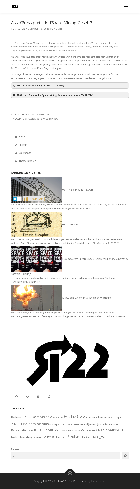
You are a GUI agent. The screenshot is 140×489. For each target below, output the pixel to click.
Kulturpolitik (45, 430)
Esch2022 (75, 416)
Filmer (21, 136)
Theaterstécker (26, 160)
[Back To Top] (70, 473)
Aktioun (22, 144)
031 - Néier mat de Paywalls (77, 189)
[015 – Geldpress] (36, 224)
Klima (115, 424)
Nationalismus (110, 430)
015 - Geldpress (71, 224)
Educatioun (58, 417)
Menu (126, 6)
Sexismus (76, 436)
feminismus (39, 423)
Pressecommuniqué (37, 114)
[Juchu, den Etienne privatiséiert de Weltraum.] (36, 297)
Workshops (24, 152)
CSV (29, 417)
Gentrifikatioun (68, 424)
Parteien (37, 437)
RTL (55, 437)
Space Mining (49, 118)
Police (46, 437)
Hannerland (81, 424)
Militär (77, 430)
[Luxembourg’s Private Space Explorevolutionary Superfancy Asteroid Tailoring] (36, 258)
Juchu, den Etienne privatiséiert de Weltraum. (86, 297)
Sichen (15, 448)
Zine (103, 437)
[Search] (125, 455)
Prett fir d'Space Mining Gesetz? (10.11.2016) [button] (40, 85)
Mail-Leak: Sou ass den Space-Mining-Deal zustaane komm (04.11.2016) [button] (55, 95)
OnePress (74, 481)
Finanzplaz (55, 424)
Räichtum (62, 437)
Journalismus (31, 118)
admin (58, 28)
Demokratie (42, 416)
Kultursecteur (65, 430)
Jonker (92, 424)
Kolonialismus (22, 430)
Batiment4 (18, 417)
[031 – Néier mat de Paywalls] (36, 189)
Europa (111, 417)
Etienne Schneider (96, 417)
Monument (88, 430)
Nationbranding (21, 437)
